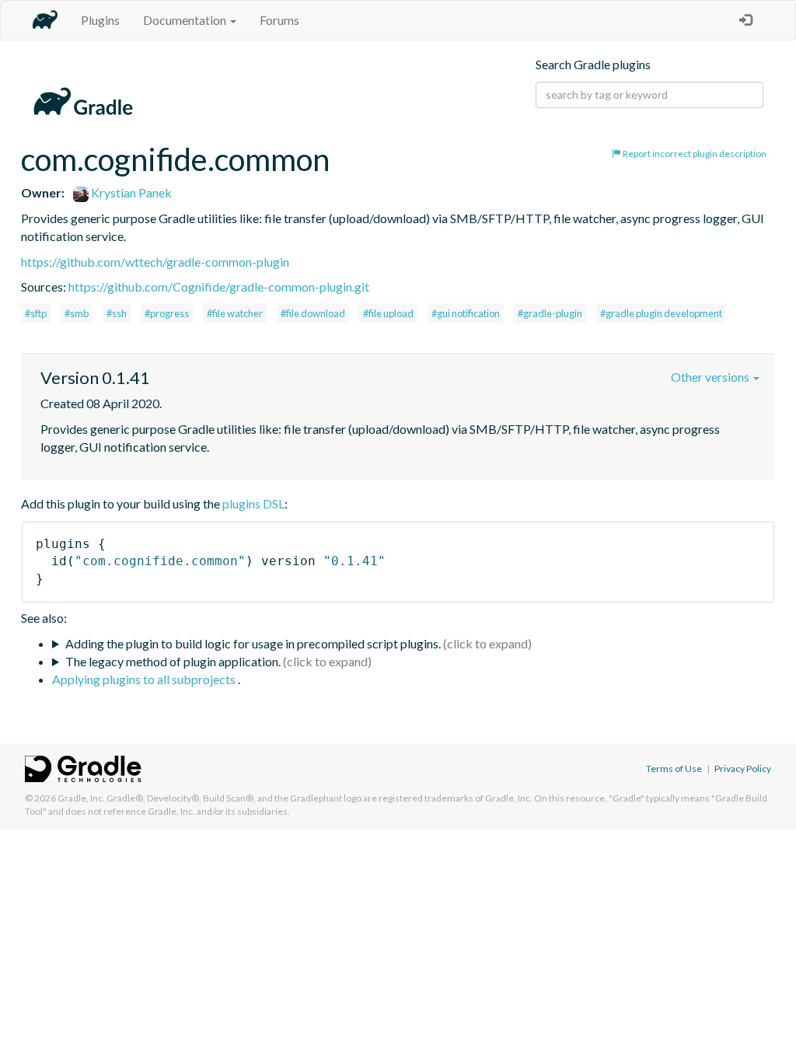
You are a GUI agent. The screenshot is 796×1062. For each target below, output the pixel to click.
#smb (77, 313)
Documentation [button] (186, 19)
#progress (167, 313)
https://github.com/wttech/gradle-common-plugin (155, 261)
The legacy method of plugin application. (173, 661)
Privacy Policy (742, 768)
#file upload (388, 313)
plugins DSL (253, 503)
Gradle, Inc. (81, 798)
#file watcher (235, 313)
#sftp (36, 313)
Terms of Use (674, 768)
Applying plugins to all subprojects (145, 679)
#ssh (116, 313)
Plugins (100, 19)
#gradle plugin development (661, 313)
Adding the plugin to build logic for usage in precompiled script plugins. (253, 643)
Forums (279, 19)
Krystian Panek (130, 192)
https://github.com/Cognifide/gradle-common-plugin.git (218, 286)
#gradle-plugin (550, 313)
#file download (313, 313)
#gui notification (465, 313)
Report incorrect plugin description (693, 153)
